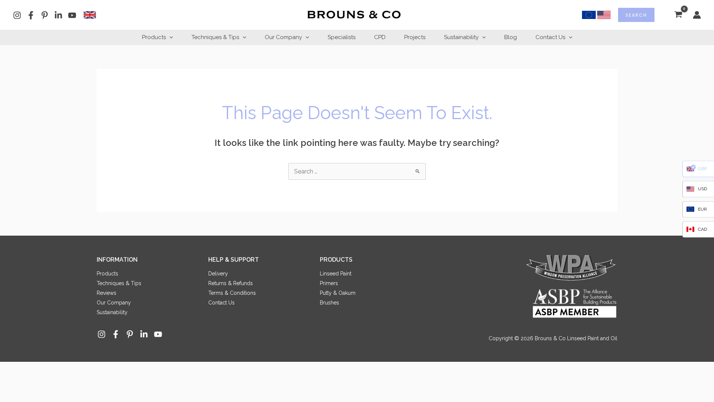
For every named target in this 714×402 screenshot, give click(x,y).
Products (154, 37)
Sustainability (461, 37)
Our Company (283, 37)
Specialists (342, 37)
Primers (329, 283)
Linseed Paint (335, 274)
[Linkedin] (58, 15)
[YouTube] (72, 15)
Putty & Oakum (338, 293)
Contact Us (550, 37)
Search (636, 15)
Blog (510, 37)
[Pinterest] (45, 15)
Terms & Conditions (232, 293)
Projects (414, 37)
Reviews (106, 293)
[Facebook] (31, 15)
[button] (169, 37)
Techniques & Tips (215, 37)
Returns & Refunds (230, 283)
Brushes (329, 303)
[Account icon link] (697, 15)
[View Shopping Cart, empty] (678, 15)
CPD (380, 37)
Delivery (218, 274)
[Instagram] (17, 15)
